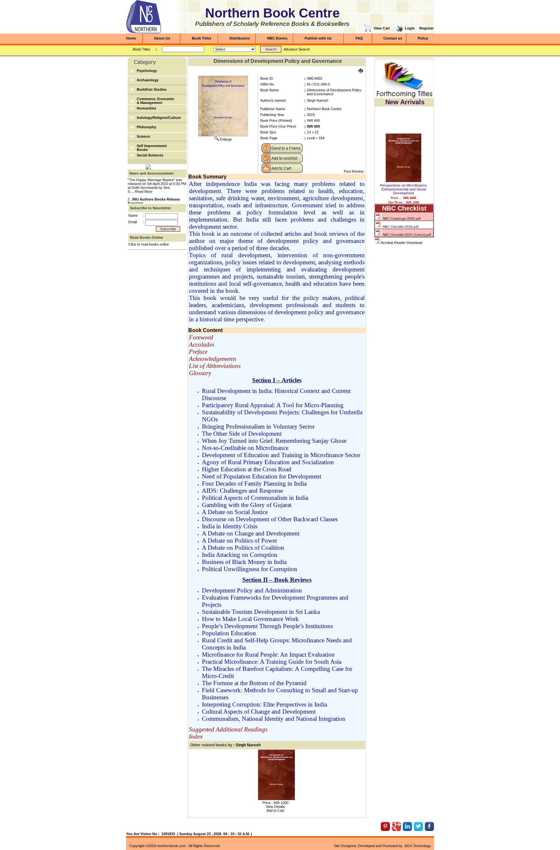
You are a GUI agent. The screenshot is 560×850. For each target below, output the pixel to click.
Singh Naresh (317, 100)
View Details (275, 807)
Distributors (239, 38)
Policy (423, 38)
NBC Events (277, 38)
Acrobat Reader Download (401, 243)
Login (410, 28)
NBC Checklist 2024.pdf (400, 226)
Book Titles (201, 38)
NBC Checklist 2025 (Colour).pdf (406, 234)
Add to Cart (275, 810)
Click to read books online (148, 244)
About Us (162, 38)
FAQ (359, 38)
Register (426, 28)
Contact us (392, 38)
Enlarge (226, 139)
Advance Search (297, 49)
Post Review (354, 171)
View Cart (382, 28)
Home (131, 38)
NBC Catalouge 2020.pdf (401, 218)
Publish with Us (318, 38)
